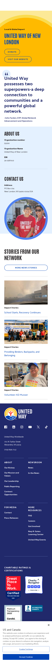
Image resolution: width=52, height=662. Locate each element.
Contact (8, 512)
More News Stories (26, 267)
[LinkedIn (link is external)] (13, 427)
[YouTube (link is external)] (30, 427)
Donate (12, 52)
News (30, 467)
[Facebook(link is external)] (5, 427)
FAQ (30, 515)
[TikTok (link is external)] (46, 427)
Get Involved (34, 526)
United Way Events (37, 539)
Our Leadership (11, 481)
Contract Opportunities (10, 493)
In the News (33, 473)
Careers (31, 520)
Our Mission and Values (11, 474)
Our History (9, 467)
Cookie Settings (26, 649)
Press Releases (11, 517)
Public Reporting (12, 486)
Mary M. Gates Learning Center (35, 533)
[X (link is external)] (38, 427)
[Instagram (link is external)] (21, 427)
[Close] (49, 625)
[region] (26, 641)
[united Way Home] (18, 414)
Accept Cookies (26, 656)
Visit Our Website (18, 59)
